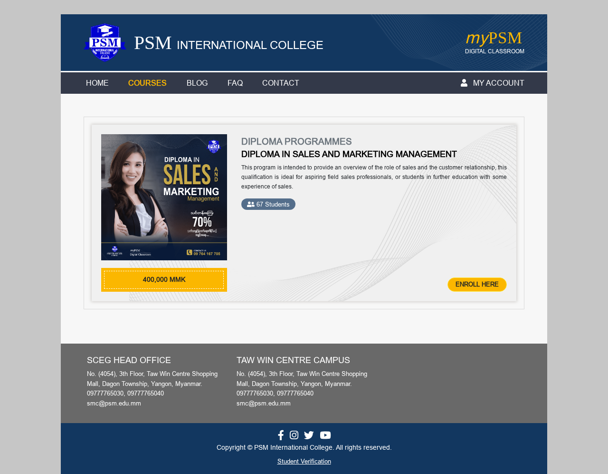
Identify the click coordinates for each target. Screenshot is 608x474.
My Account (497, 83)
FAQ (235, 83)
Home (97, 83)
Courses (147, 83)
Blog (197, 83)
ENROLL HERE (477, 284)
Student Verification (304, 461)
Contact (280, 83)
